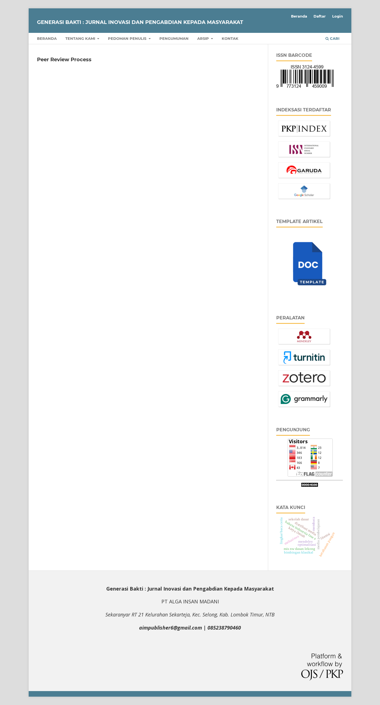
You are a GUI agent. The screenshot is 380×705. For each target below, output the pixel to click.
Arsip (203, 38)
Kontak (230, 38)
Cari (334, 38)
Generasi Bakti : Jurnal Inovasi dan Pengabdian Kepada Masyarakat (140, 22)
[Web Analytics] (309, 485)
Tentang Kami (80, 38)
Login (337, 16)
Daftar (320, 16)
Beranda (47, 38)
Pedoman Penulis (127, 38)
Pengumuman (174, 38)
